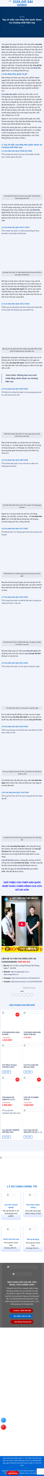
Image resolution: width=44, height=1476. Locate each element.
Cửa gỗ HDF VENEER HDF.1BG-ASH (10, 1131)
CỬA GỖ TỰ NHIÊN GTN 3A (31, 1098)
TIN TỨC (22, 17)
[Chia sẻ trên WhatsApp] (12, 994)
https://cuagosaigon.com (19, 972)
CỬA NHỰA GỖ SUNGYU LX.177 (8, 1098)
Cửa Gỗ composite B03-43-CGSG (31, 1066)
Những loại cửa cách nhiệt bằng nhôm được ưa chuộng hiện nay (21, 378)
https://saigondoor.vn (11, 974)
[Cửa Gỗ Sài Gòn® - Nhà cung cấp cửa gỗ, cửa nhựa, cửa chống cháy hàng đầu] (22, 3)
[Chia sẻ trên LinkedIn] (31, 994)
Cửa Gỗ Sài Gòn (23, 869)
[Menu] (3, 3)
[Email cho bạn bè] (24, 994)
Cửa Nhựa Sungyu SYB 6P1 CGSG (9, 1066)
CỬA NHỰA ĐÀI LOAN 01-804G (11, 1033)
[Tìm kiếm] (41, 3)
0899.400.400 (12, 1473)
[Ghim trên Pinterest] (27, 994)
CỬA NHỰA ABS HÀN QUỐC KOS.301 (32, 1033)
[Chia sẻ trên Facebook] (16, 994)
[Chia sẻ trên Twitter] (20, 994)
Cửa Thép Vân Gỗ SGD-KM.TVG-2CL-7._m (33, 1131)
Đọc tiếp (6, 1072)
